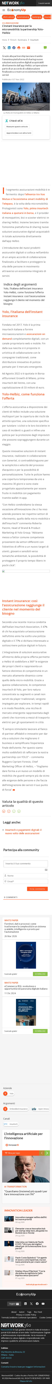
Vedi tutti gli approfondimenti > (37, 1284)
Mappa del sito (26, 1381)
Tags (29, 1312)
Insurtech (34, 40)
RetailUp (46, 17)
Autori (21, 1312)
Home (4, 40)
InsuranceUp (34, 17)
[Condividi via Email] (28, 47)
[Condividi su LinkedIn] (9, 47)
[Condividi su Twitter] (4, 47)
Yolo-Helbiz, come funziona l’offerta (24, 292)
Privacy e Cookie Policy (26, 1314)
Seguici (12, 1303)
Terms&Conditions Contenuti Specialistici (19, 1317)
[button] (3, 10)
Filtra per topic (14, 1153)
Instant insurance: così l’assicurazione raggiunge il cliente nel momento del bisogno (24, 300)
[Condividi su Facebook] (14, 47)
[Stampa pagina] (19, 47)
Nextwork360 (7, 1330)
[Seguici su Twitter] (31, 1304)
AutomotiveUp (8, 17)
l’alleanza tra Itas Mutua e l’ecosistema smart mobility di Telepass (25, 199)
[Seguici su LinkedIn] (25, 1304)
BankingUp (22, 17)
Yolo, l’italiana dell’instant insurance (23, 288)
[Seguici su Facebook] (37, 1304)
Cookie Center (45, 1317)
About (14, 1312)
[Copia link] (24, 47)
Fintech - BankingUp (18, 40)
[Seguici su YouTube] (43, 1304)
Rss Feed (38, 1312)
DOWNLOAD (40, 974)
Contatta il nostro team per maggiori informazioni (23, 1366)
